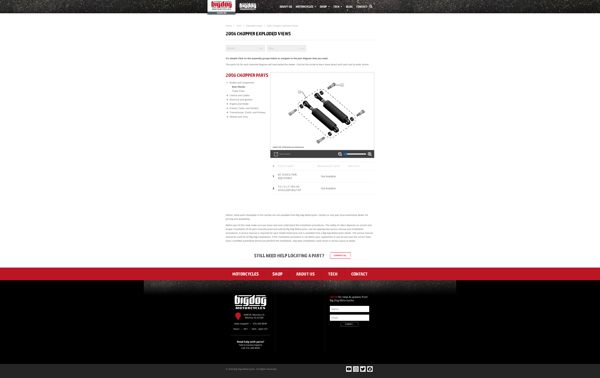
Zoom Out (340, 154)
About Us (286, 6)
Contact (362, 6)
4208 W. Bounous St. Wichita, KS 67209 (254, 316)
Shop (323, 6)
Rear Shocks (238, 86)
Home (229, 25)
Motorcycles (304, 6)
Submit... (349, 324)
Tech (336, 6)
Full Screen (285, 153)
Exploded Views (254, 25)
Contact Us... (340, 255)
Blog (349, 6)
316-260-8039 (253, 347)
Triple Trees (238, 91)
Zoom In (370, 154)
